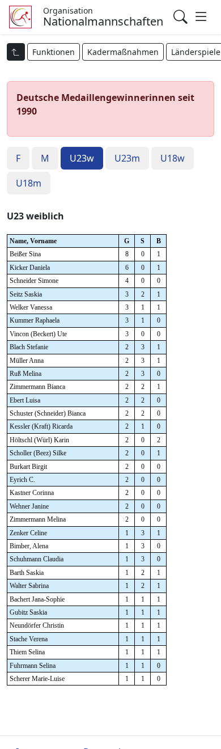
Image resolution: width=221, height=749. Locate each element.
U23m (127, 158)
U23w (82, 158)
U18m (28, 183)
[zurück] (16, 52)
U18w (172, 158)
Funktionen (53, 51)
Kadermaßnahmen (123, 51)
